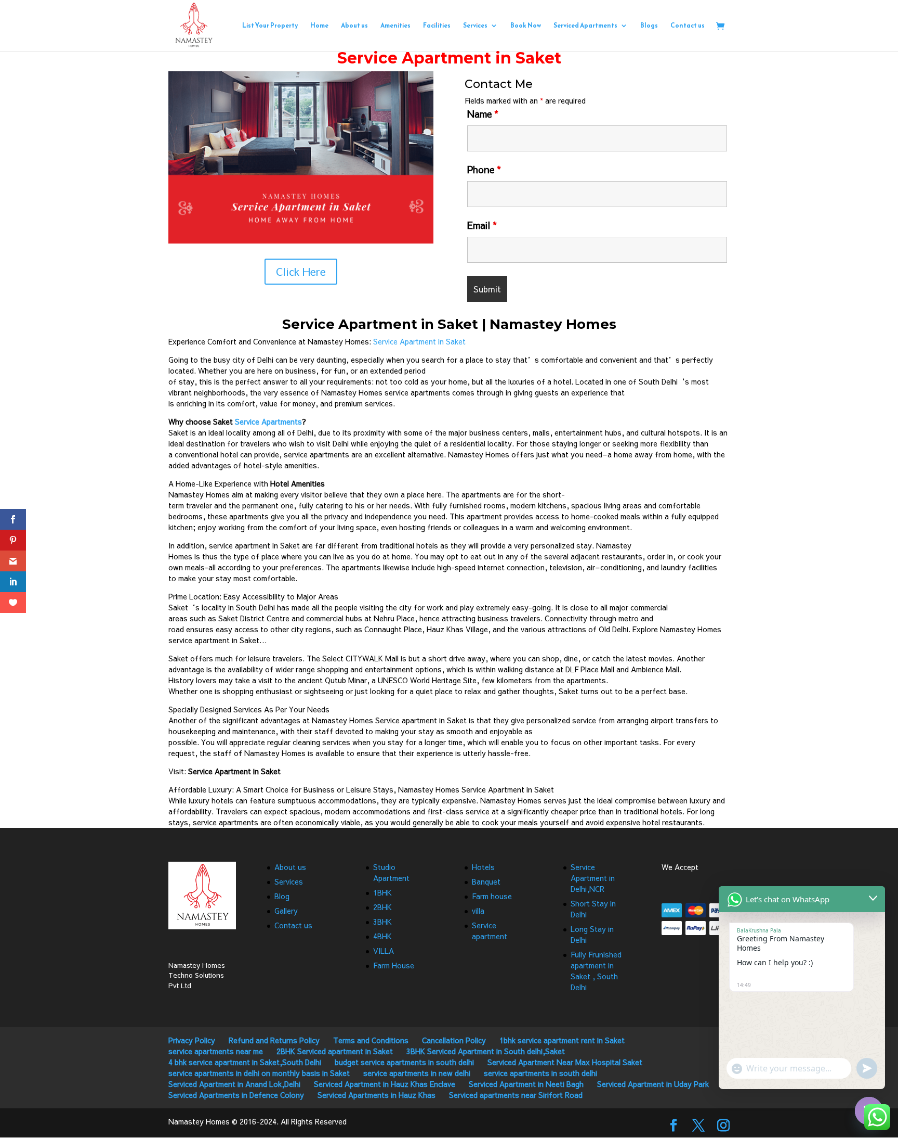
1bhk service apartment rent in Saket (562, 1040)
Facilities (437, 26)
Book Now (525, 26)
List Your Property (270, 26)
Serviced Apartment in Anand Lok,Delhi (234, 1084)
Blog (281, 896)
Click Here (301, 271)
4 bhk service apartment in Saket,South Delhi (244, 1062)
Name (482, 113)
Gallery (286, 910)
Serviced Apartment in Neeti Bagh (526, 1084)
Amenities (395, 26)
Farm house (492, 896)
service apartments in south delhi (540, 1073)
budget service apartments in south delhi (404, 1062)
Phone (484, 169)
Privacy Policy (191, 1040)
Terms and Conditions (370, 1040)
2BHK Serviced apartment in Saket (334, 1051)
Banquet (486, 881)
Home (319, 26)
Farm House (393, 965)
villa (478, 910)
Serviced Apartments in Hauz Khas (376, 1095)
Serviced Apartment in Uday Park (653, 1084)
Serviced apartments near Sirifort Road (516, 1095)
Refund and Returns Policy (274, 1040)
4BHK (382, 936)
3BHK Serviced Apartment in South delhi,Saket (485, 1051)
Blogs (649, 26)
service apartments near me (215, 1051)
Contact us (687, 26)
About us (354, 26)
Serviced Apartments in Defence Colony (236, 1095)
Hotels (483, 867)
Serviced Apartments (585, 26)
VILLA (383, 950)
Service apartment (489, 930)
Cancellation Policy (454, 1040)
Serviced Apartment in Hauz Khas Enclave (384, 1084)
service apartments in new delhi (416, 1073)
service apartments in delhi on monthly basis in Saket (259, 1073)
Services (475, 26)
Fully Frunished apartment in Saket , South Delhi (596, 970)
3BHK (382, 921)
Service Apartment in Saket (419, 341)
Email (482, 225)
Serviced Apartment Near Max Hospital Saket (564, 1062)
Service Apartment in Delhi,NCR (593, 878)
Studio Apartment (391, 872)
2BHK (382, 907)
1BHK (382, 892)
